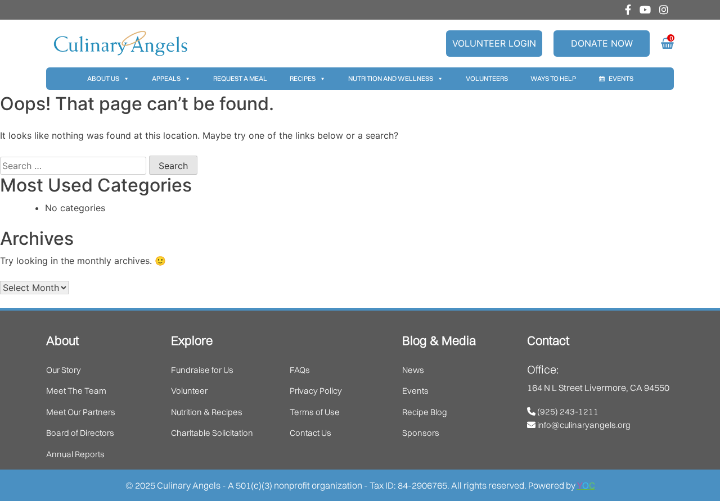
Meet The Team (76, 390)
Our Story (63, 370)
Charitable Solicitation (212, 432)
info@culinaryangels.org (583, 425)
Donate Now (602, 43)
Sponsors (420, 432)
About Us (103, 78)
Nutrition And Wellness (390, 78)
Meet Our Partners (80, 412)
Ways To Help (553, 78)
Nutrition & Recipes (206, 412)
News (413, 370)
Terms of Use (315, 412)
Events (621, 78)
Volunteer (189, 390)
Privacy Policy (316, 390)
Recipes (303, 78)
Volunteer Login (494, 43)
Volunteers (487, 78)
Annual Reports (75, 454)
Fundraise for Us (202, 370)
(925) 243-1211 (567, 411)
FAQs (300, 370)
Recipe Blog (424, 412)
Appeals (166, 78)
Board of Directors (80, 432)
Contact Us (310, 432)
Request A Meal (240, 78)
